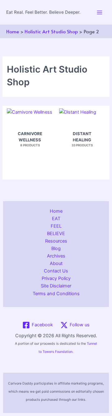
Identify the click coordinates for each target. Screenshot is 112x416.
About (56, 263)
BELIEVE (56, 233)
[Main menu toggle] (99, 12)
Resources (56, 241)
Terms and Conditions (56, 293)
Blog (56, 248)
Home (56, 211)
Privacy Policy (56, 278)
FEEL (56, 226)
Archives (56, 256)
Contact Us (56, 271)
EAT (56, 218)
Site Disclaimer (56, 286)
